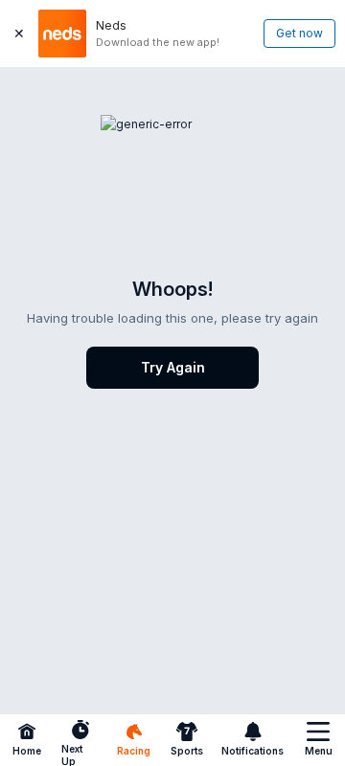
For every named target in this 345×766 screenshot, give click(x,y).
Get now (299, 33)
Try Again (173, 367)
